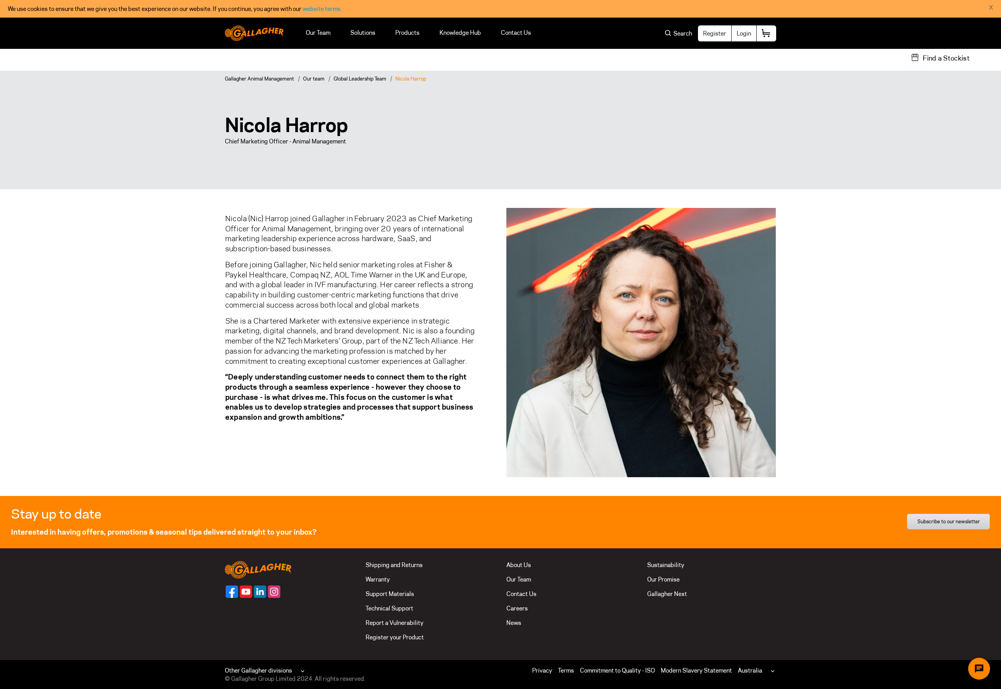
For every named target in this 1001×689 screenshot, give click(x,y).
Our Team (318, 33)
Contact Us (516, 33)
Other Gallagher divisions (258, 670)
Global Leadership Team (360, 78)
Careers (517, 608)
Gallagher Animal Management (259, 78)
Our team (314, 78)
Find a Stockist (946, 58)
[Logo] (254, 33)
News (513, 623)
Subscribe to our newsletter (948, 521)
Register (714, 33)
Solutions (362, 33)
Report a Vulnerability (394, 623)
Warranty (378, 579)
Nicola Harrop (410, 78)
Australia (750, 670)
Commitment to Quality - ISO (617, 670)
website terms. (322, 9)
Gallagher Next (667, 594)
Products (407, 33)
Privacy (542, 670)
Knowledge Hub (460, 33)
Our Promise (663, 579)
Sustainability (665, 565)
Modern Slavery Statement (696, 670)
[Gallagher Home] (258, 569)
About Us (518, 565)
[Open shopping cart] (766, 33)
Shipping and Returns (394, 565)
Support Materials (390, 594)
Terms (566, 670)
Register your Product (395, 637)
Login (744, 33)
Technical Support (389, 608)
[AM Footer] (232, 592)
